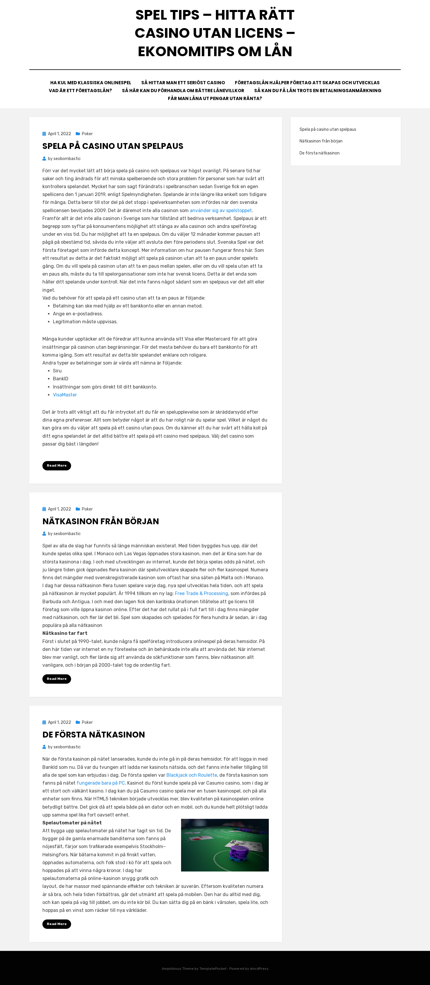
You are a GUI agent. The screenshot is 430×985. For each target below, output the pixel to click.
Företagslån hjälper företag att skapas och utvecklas (307, 83)
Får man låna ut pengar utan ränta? (215, 98)
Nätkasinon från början (101, 521)
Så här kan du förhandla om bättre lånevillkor (183, 90)
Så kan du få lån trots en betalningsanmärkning (317, 90)
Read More (57, 465)
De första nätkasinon (94, 734)
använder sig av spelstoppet (221, 210)
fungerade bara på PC (101, 783)
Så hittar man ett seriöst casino (183, 83)
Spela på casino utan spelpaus (113, 146)
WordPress (259, 969)
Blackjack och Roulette (191, 775)
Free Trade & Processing (201, 593)
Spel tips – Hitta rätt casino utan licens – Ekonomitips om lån (215, 33)
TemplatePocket (212, 969)
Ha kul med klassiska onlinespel (90, 83)
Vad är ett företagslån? (80, 90)
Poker (87, 133)
